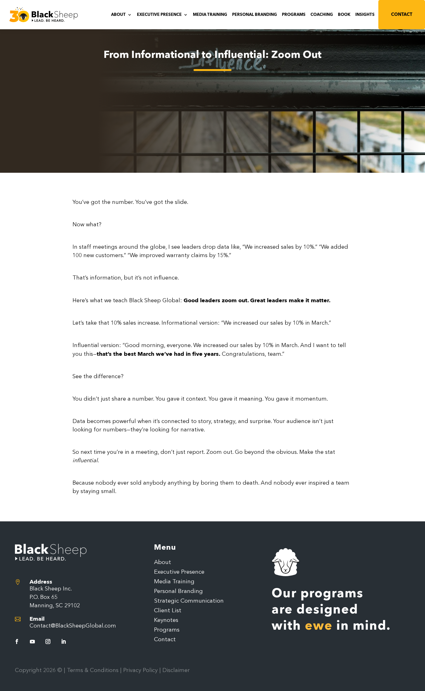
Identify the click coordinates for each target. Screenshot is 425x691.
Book (344, 14)
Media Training (210, 14)
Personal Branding (254, 14)
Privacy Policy (140, 670)
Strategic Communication (189, 601)
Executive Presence (159, 14)
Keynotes (166, 620)
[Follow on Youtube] (32, 641)
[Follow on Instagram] (48, 641)
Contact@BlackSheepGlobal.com (73, 626)
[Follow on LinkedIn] (63, 641)
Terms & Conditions (93, 670)
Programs (294, 14)
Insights (365, 14)
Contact (401, 14)
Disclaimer (176, 670)
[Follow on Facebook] (17, 641)
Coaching (322, 14)
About (118, 14)
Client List (167, 611)
